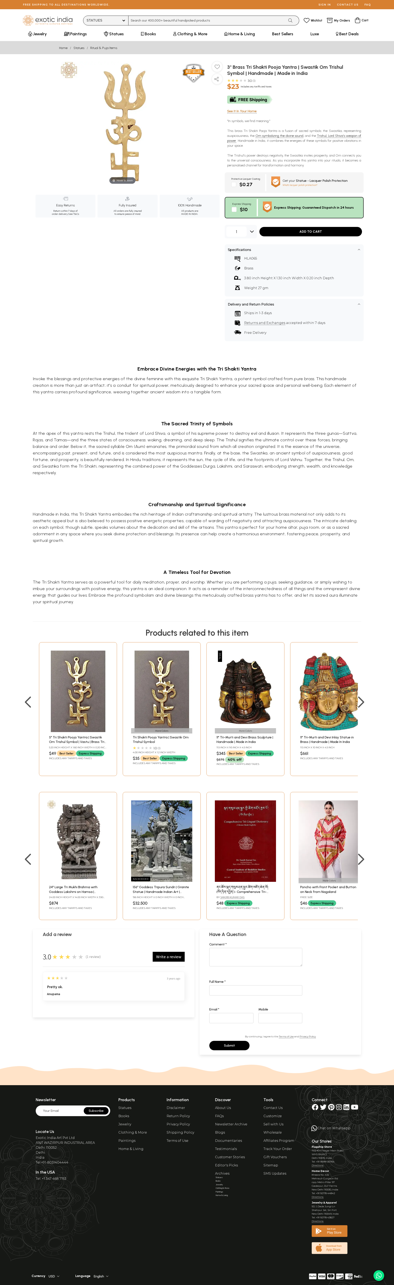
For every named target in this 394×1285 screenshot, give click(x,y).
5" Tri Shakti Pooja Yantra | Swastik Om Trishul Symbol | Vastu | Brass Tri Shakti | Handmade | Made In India (76, 741)
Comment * (218, 944)
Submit (229, 1045)
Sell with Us (273, 1124)
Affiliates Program (278, 1141)
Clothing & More (132, 1132)
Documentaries (228, 1141)
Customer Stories (230, 1157)
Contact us (347, 4)
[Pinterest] (331, 1108)
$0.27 (245, 184)
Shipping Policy (180, 1132)
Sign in (324, 4)
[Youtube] (354, 1108)
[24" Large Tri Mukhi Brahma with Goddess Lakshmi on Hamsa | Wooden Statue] (78, 881)
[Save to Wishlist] (217, 68)
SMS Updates (274, 1173)
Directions (317, 1165)
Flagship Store (322, 1146)
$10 (244, 209)
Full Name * (217, 982)
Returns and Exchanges (264, 323)
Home (63, 48)
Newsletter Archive (231, 1124)
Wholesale (272, 1132)
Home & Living (130, 1149)
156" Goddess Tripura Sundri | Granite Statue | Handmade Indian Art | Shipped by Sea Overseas (161, 891)
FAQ (367, 4)
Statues (78, 48)
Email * (214, 1009)
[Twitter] (323, 1108)
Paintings (126, 1141)
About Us (223, 1108)
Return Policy (178, 1116)
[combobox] (206, 20)
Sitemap (270, 1165)
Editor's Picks (226, 1165)
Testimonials (226, 1149)
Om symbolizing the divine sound (279, 136)
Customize (272, 1116)
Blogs (220, 1132)
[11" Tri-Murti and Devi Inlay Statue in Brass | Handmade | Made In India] (329, 731)
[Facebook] (315, 1108)
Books (123, 1116)
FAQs (219, 1116)
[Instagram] (339, 1108)
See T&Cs (73, 214)
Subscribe (96, 1111)
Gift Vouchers (275, 1157)
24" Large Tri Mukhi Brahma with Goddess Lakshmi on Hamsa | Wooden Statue (73, 891)
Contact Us (273, 1108)
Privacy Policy (308, 1036)
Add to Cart (310, 231)
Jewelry (124, 1124)
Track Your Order (277, 1149)
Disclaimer (176, 1108)
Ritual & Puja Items (103, 48)
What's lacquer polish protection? (300, 185)
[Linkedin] (346, 1108)
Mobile (263, 1009)
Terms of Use (286, 1036)
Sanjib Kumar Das (232, 897)
